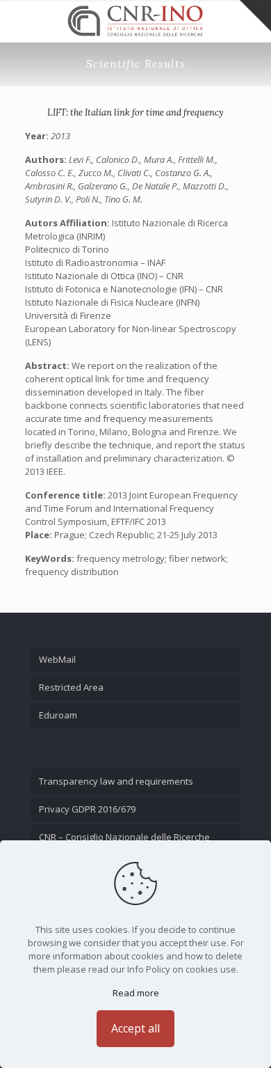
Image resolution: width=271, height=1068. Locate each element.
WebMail (57, 659)
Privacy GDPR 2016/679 (87, 809)
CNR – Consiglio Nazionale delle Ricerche (124, 837)
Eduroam (58, 715)
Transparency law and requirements (116, 781)
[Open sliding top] (255, 15)
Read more (136, 993)
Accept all (135, 1028)
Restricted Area (71, 687)
